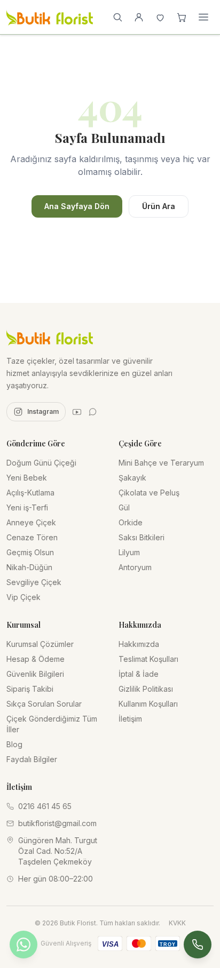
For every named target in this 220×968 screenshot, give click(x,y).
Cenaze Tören (32, 537)
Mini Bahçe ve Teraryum (161, 462)
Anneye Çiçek (31, 522)
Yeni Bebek (26, 477)
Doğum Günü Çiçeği (41, 462)
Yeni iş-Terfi (27, 507)
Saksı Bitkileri (141, 537)
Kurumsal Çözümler (40, 644)
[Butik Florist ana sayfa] (49, 337)
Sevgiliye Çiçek (33, 582)
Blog (14, 744)
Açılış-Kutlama (30, 492)
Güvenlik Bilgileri (35, 673)
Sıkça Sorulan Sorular (44, 703)
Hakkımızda (139, 644)
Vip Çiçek (23, 597)
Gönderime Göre (35, 443)
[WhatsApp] (93, 412)
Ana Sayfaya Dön (76, 206)
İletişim (130, 718)
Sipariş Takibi (29, 688)
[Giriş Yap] (138, 17)
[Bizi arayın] (197, 944)
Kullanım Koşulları (148, 703)
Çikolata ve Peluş (149, 492)
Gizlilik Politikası (146, 688)
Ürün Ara (158, 206)
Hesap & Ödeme (35, 658)
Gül (124, 507)
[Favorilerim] (160, 17)
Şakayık (132, 477)
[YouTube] (77, 412)
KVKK (177, 923)
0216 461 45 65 (45, 806)
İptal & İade (139, 673)
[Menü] (203, 17)
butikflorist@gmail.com (57, 823)
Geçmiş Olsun (30, 552)
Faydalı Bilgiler (31, 759)
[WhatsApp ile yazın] (23, 944)
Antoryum (135, 567)
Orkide (131, 522)
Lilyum (129, 552)
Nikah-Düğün (29, 567)
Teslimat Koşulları (148, 658)
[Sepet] (181, 17)
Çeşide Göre (140, 443)
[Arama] (117, 17)
